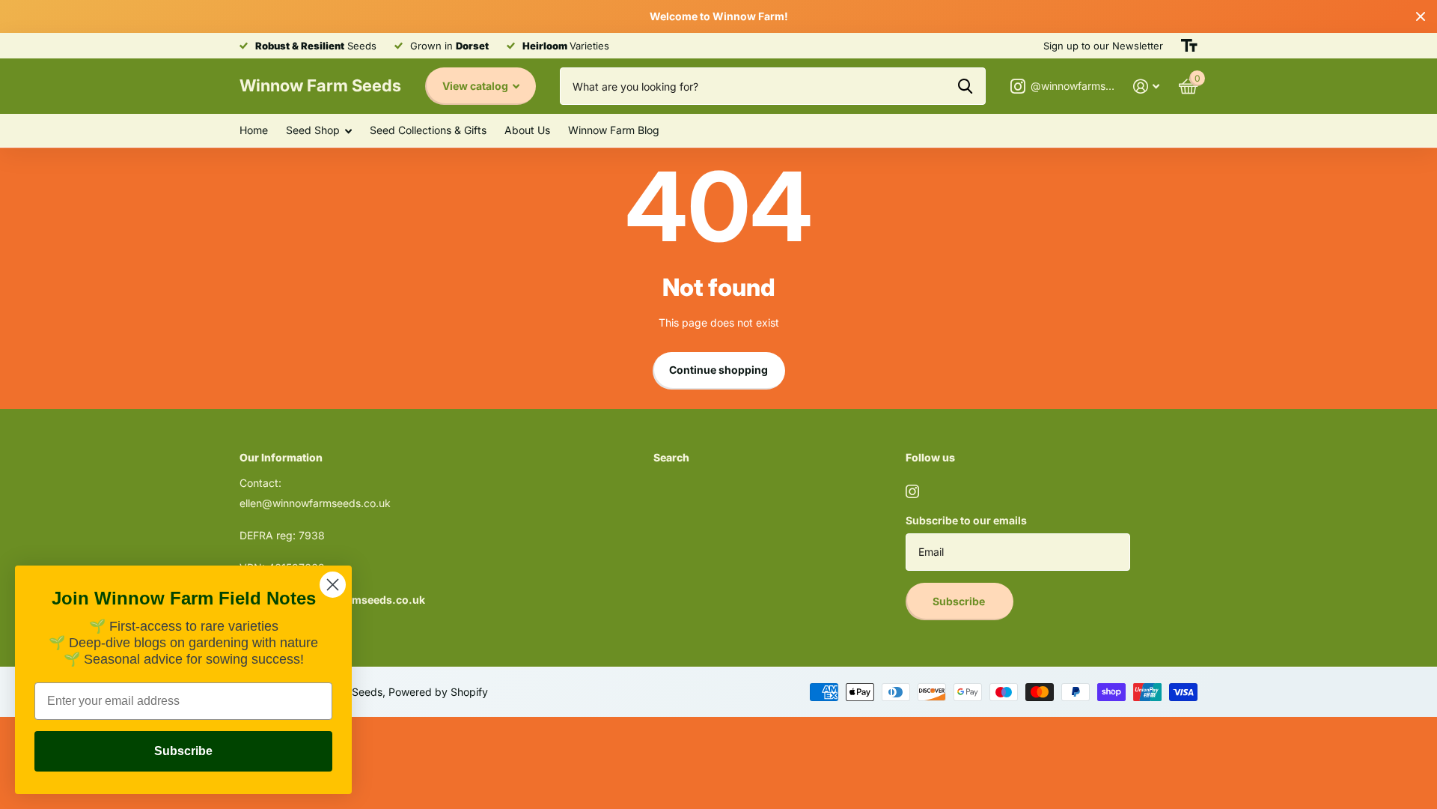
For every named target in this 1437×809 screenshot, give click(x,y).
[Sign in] (1146, 86)
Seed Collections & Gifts (428, 130)
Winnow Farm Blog (613, 130)
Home (254, 130)
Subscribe (960, 601)
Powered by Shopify (438, 691)
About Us (527, 130)
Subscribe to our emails (966, 520)
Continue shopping (718, 369)
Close (1420, 16)
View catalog (476, 85)
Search (671, 457)
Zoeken (965, 86)
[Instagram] (912, 491)
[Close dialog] (333, 585)
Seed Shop (313, 130)
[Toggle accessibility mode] (1189, 45)
